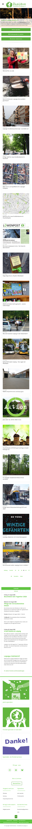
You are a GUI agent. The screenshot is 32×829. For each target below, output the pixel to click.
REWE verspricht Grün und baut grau (13, 391)
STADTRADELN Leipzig (12, 631)
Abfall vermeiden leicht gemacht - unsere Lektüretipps (14, 304)
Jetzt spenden (8, 702)
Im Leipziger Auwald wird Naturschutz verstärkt (13, 478)
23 (18, 570)
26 (25, 570)
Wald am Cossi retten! (16, 26)
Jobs (18, 812)
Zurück (11, 570)
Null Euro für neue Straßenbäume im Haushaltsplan (13, 217)
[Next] (29, 17)
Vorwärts (16, 576)
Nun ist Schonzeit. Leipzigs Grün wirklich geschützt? (14, 99)
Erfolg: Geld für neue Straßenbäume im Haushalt (14, 157)
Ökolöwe (5, 793)
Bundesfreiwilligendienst (22, 809)
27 (28, 570)
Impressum (9, 820)
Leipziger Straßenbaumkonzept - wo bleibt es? (16, 129)
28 (11, 576)
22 (15, 570)
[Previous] (3, 17)
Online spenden (16, 29)
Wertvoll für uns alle (8, 71)
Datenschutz (22, 820)
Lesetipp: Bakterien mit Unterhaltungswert (15, 537)
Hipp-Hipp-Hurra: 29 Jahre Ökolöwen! (13, 276)
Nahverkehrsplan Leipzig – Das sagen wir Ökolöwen (14, 362)
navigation (3, 4)
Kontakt (15, 820)
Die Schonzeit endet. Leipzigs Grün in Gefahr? (15, 565)
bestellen (17, 783)
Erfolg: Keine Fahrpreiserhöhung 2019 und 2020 (14, 508)
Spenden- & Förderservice (12, 757)
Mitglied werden (6, 809)
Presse (16, 591)
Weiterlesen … (18, 61)
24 (21, 570)
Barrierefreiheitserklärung (10, 822)
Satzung (4, 796)
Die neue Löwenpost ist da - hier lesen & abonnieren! (14, 246)
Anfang (5, 570)
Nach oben (16, 816)
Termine (15, 588)
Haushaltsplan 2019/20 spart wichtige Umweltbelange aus (16, 448)
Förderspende (20, 796)
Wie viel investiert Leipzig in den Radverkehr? (15, 333)
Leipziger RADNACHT (12, 656)
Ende (21, 576)
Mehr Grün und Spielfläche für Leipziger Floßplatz (14, 187)
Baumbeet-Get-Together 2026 (15, 597)
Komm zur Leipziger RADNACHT (15, 26)
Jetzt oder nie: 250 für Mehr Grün (12, 420)
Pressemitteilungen (24, 822)
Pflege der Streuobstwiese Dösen (14, 605)
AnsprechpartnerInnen (8, 798)
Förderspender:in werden (16, 34)
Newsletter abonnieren (16, 39)
